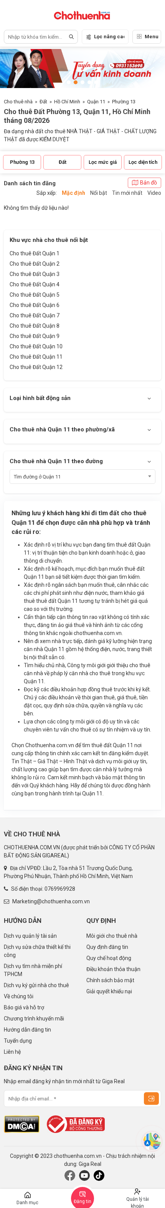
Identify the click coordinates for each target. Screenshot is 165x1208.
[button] (69, 82)
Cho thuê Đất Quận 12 (36, 367)
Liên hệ (12, 1052)
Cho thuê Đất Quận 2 (34, 264)
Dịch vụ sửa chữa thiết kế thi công (37, 951)
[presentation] (13, 69)
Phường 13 (123, 101)
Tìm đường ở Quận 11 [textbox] (37, 477)
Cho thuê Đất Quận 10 (36, 346)
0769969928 (60, 889)
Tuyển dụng (18, 1041)
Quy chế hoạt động (108, 958)
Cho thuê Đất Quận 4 (34, 284)
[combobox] (82, 476)
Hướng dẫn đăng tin (27, 1030)
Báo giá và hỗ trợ (24, 1007)
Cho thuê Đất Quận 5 (34, 295)
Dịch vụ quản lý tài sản (30, 936)
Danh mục (27, 1202)
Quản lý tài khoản (137, 1202)
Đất (43, 101)
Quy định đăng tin (107, 947)
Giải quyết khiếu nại (109, 991)
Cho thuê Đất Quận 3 (34, 274)
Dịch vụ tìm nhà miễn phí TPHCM (33, 970)
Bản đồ (148, 183)
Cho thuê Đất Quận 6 (34, 305)
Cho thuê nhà (18, 101)
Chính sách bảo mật (110, 980)
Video (154, 193)
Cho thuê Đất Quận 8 (34, 326)
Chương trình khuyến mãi (34, 1018)
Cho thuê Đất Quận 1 (34, 253)
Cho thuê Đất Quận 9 (34, 336)
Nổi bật (98, 193)
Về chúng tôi (18, 996)
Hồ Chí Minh (67, 101)
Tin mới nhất (127, 193)
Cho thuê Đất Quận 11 (36, 357)
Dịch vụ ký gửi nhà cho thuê (36, 985)
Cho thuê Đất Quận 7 (34, 315)
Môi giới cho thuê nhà (111, 936)
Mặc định (73, 193)
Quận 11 (96, 101)
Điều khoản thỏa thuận (113, 969)
